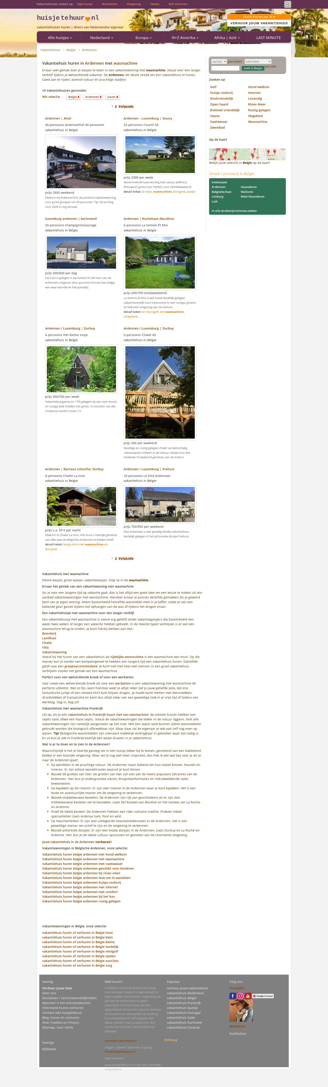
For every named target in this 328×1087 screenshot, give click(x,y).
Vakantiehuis (50, 50)
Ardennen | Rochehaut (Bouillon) (149, 219)
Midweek (49, 1049)
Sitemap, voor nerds (57, 1027)
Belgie (71, 50)
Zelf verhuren (178, 4)
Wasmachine (257, 122)
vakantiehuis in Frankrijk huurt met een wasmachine (108, 714)
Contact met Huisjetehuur (62, 1013)
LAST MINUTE (268, 37)
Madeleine (237, 1026)
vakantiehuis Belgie (182, 998)
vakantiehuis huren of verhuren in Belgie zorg (77, 965)
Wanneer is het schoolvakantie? (66, 1003)
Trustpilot (237, 988)
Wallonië (247, 192)
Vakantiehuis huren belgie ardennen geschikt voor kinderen (88, 868)
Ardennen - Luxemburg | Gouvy (148, 118)
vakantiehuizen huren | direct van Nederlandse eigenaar (80, 27)
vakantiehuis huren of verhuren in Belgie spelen (79, 956)
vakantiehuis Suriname (184, 1022)
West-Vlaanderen (252, 196)
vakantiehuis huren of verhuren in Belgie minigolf (80, 951)
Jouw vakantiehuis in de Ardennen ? (77, 842)
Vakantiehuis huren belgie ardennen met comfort (80, 892)
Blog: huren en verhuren (60, 1017)
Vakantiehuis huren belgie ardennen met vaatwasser (82, 864)
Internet (254, 93)
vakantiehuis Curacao (183, 1027)
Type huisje (85, 4)
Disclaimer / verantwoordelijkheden (69, 998)
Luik (215, 201)
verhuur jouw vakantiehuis (187, 988)
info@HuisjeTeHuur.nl (120, 1052)
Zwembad (217, 127)
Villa (45, 647)
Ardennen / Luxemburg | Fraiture (149, 469)
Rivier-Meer (257, 104)
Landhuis (49, 638)
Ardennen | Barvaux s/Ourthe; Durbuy (74, 469)
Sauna (215, 116)
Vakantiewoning (54, 652)
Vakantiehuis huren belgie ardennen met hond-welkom (84, 854)
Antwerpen (219, 182)
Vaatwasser (219, 122)
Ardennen (89, 50)
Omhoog (170, 1040)
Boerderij (49, 633)
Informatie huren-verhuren (62, 1008)
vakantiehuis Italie (181, 1017)
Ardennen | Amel (58, 118)
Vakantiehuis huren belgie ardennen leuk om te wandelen (86, 878)
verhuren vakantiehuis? (121, 1041)
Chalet (47, 643)
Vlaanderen (249, 187)
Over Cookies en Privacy (60, 1022)
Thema (154, 4)
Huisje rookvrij (221, 93)
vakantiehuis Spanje (182, 1008)
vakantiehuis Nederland (185, 993)
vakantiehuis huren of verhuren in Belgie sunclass (80, 961)
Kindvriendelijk (221, 98)
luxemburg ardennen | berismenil (71, 219)
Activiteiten (110, 4)
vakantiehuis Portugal (184, 1013)
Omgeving (134, 4)
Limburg (217, 196)
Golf (213, 87)
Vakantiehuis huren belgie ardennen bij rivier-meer (81, 873)
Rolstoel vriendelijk (225, 110)
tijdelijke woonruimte (127, 657)
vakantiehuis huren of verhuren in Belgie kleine (78, 942)
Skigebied (255, 116)
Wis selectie (51, 97)
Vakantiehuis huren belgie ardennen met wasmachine (83, 859)
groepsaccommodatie (81, 666)
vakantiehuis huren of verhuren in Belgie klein (77, 937)
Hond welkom (258, 87)
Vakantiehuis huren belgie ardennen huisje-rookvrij (81, 882)
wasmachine (125, 63)
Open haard (219, 104)
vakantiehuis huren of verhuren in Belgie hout (77, 932)
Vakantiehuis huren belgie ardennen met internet (80, 887)
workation (123, 683)
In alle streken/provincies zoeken (234, 211)
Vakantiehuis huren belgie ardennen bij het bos (78, 896)
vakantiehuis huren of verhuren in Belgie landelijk (80, 947)
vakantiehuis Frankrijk (184, 1003)
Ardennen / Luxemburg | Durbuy (70, 328)
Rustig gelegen (259, 110)
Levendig (255, 98)
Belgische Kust (221, 192)
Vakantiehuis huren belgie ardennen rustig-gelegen (81, 901)
